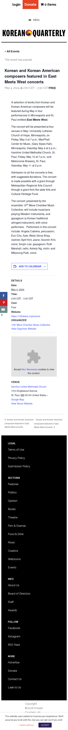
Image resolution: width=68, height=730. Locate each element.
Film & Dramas (17, 525)
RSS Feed (14, 644)
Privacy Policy (16, 458)
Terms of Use (16, 449)
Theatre (12, 517)
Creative (13, 550)
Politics (12, 492)
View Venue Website (22, 403)
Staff (11, 602)
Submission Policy (19, 466)
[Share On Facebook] (3, 295)
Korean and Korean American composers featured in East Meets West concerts (19, 423)
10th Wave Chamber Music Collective (30, 324)
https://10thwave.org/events (25, 316)
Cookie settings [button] (26, 725)
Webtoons (14, 559)
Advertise (13, 662)
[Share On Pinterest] (3, 302)
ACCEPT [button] (45, 725)
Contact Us (15, 679)
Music (11, 542)
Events (12, 567)
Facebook (14, 628)
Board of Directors (19, 593)
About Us (13, 585)
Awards (12, 610)
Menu (36, 20)
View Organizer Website (23, 328)
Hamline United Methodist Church (28, 386)
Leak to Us (14, 687)
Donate (30, 4)
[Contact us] (3, 309)
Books (12, 509)
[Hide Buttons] (1, 315)
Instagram (14, 636)
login (16, 4)
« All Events (12, 51)
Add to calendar (30, 266)
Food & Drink (16, 534)
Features (13, 484)
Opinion (12, 500)
